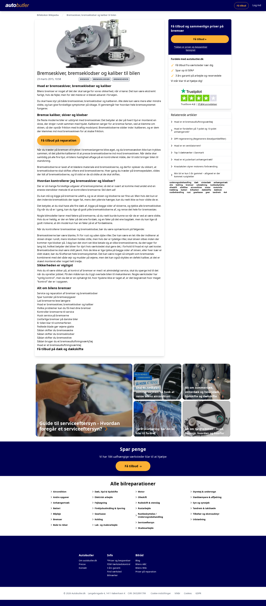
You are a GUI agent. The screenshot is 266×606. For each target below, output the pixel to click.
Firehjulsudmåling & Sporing (110, 508)
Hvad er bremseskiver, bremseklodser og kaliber (65, 304)
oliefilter (184, 187)
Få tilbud (241, 5)
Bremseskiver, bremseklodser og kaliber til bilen (88, 73)
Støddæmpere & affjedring (207, 497)
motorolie (217, 187)
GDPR (198, 593)
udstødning (202, 185)
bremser (84, 79)
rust (189, 192)
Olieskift (142, 497)
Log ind (256, 5)
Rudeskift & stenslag (149, 502)
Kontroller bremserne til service (55, 311)
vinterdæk (206, 182)
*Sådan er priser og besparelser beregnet (190, 48)
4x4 (225, 192)
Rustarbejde (144, 508)
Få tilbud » (199, 39)
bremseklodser (101, 79)
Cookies (188, 593)
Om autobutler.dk (88, 560)
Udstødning (199, 519)
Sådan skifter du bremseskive (54, 337)
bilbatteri (194, 190)
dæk (196, 182)
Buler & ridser (60, 524)
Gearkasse (100, 513)
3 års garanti (113, 567)
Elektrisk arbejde (104, 497)
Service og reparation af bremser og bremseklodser (67, 293)
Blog (137, 560)
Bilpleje (57, 513)
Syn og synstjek (201, 502)
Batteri (56, 508)
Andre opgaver (61, 497)
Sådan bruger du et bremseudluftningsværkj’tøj (65, 341)
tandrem (217, 192)
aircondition (196, 187)
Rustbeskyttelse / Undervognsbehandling (150, 515)
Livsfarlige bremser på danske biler (57, 319)
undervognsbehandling (180, 182)
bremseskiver (121, 79)
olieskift (173, 187)
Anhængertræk (61, 502)
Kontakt (83, 567)
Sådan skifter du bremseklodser (56, 334)
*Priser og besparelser (119, 560)
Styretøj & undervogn (204, 491)
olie (171, 185)
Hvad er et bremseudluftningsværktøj (59, 345)
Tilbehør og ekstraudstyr (206, 513)
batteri (184, 190)
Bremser (57, 519)
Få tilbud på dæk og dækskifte (60, 349)
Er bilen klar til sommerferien (54, 323)
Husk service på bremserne (53, 315)
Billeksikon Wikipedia (48, 15)
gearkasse (198, 192)
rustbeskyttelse (217, 185)
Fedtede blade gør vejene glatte (55, 326)
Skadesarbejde (145, 528)
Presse (82, 564)
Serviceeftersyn (146, 522)
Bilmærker (112, 575)
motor (208, 187)
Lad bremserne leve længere (53, 300)
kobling (179, 185)
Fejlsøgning (101, 502)
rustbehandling (176, 192)
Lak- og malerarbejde (106, 524)
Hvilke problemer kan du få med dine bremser (64, 308)
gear (208, 192)
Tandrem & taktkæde (204, 508)
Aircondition (59, 491)
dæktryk (218, 190)
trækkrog (173, 190)
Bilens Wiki (141, 567)
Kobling (99, 519)
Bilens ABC (141, 564)
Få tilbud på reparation (58, 140)
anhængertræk (221, 182)
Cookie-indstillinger (161, 593)
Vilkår (177, 593)
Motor (141, 491)
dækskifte (207, 190)
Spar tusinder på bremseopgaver (56, 297)
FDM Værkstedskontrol (118, 564)
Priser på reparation (145, 571)
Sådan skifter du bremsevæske (55, 330)
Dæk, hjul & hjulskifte (106, 491)
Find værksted (114, 571)
